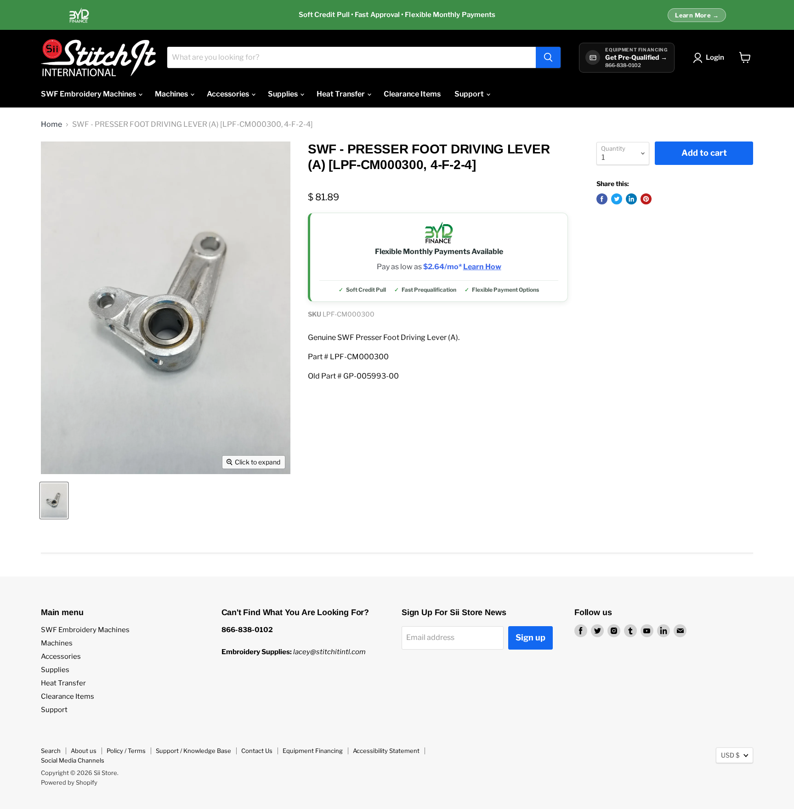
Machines (172, 94)
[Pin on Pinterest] (646, 198)
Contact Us (256, 750)
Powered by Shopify (69, 782)
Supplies (283, 94)
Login (715, 57)
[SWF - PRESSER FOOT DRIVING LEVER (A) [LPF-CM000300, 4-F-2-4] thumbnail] (54, 500)
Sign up (530, 637)
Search (51, 750)
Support (469, 94)
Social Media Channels (72, 760)
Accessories (228, 94)
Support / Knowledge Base (193, 750)
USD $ (730, 755)
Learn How (482, 267)
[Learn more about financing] (397, 15)
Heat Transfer (341, 94)
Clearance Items (412, 94)
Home (51, 124)
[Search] (548, 57)
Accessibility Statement (386, 750)
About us (83, 750)
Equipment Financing (313, 750)
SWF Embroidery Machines (89, 94)
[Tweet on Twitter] (616, 198)
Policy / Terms (126, 750)
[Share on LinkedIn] (631, 198)
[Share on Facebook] (601, 198)
